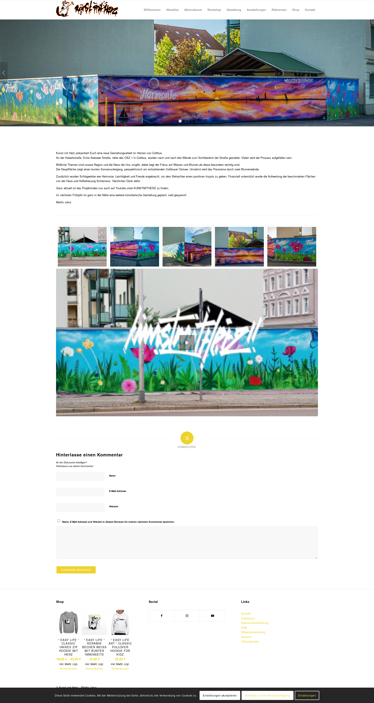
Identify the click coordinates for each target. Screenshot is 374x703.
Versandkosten (68, 668)
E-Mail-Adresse (117, 491)
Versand (246, 637)
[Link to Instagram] (187, 615)
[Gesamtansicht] (239, 246)
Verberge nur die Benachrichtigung (267, 695)
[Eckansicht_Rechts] (134, 246)
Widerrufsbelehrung (253, 632)
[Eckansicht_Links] (187, 246)
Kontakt (246, 613)
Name (112, 475)
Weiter (370, 73)
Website (113, 506)
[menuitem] (152, 9)
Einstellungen (307, 695)
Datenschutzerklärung (254, 623)
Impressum (248, 618)
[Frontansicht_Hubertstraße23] (82, 246)
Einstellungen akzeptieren (220, 695)
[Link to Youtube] (212, 615)
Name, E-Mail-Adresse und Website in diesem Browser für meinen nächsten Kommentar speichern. (118, 521)
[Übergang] (292, 246)
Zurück (4, 73)
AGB (244, 627)
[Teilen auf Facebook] (161, 615)
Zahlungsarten (250, 641)
